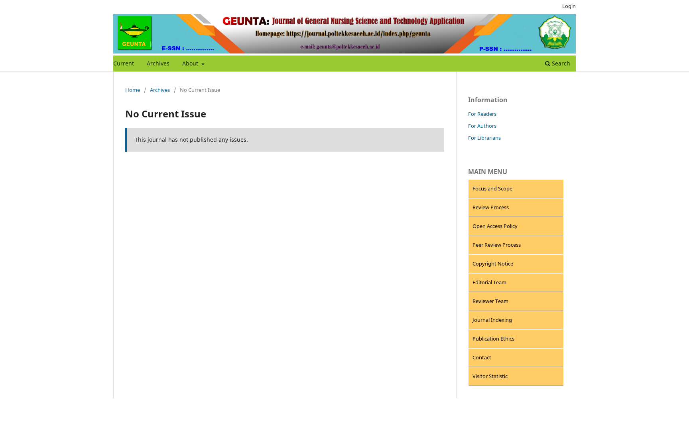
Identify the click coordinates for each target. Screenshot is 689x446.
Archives (158, 63)
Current (123, 63)
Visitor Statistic (490, 376)
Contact (481, 357)
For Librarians (484, 137)
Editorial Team (489, 282)
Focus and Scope (492, 188)
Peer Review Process (496, 244)
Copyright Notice (492, 263)
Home (132, 89)
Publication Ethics (493, 338)
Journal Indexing (492, 319)
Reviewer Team (490, 301)
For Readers (482, 113)
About (191, 63)
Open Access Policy (495, 226)
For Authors (482, 125)
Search (560, 63)
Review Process (490, 207)
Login (569, 6)
